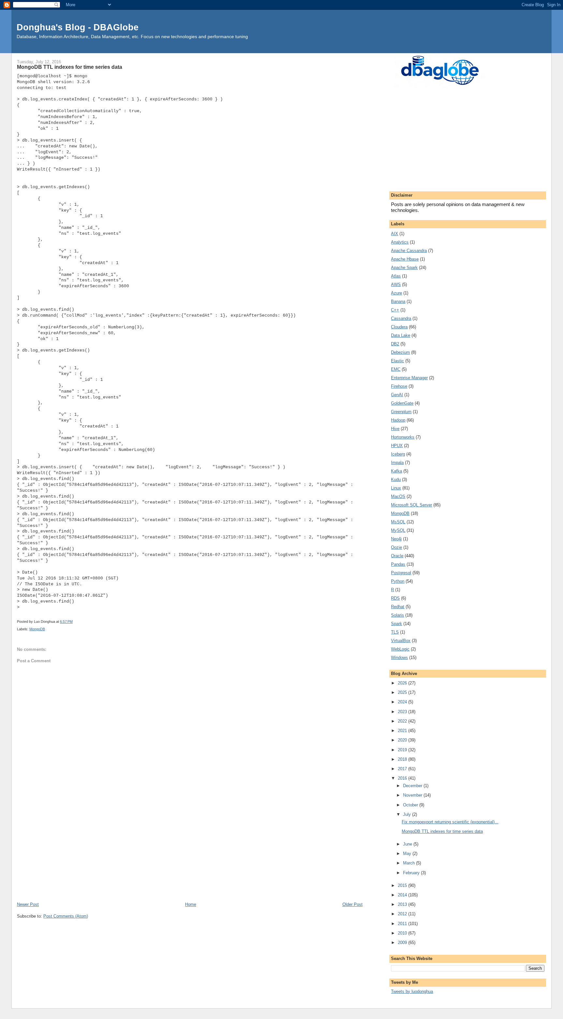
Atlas (396, 276)
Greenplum (401, 411)
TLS (395, 632)
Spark (396, 623)
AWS (396, 284)
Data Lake (400, 335)
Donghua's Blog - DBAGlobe (77, 27)
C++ (395, 309)
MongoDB (37, 629)
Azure (396, 293)
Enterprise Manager (409, 377)
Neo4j (396, 538)
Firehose (399, 386)
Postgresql (401, 572)
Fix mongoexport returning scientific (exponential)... (450, 821)
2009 (403, 942)
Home (190, 904)
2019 (403, 749)
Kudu (396, 479)
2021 (403, 730)
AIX (394, 233)
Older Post (352, 904)
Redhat (397, 606)
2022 (403, 721)
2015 (403, 885)
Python (397, 581)
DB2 (395, 343)
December (413, 785)
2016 (403, 778)
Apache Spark (404, 267)
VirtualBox (401, 640)
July (407, 814)
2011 (403, 923)
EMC (395, 369)
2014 (403, 894)
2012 (403, 913)
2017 (403, 768)
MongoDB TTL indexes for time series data (442, 831)
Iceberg (398, 454)
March (409, 863)
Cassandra (401, 318)
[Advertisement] (189, 852)
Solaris (397, 615)
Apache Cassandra (409, 250)
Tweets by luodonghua (412, 991)
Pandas (398, 564)
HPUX (397, 445)
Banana (398, 301)
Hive (395, 428)
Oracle (397, 555)
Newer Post (28, 904)
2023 (403, 711)
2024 (403, 701)
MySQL (398, 530)
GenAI (397, 394)
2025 (403, 692)
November (413, 795)
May (407, 853)
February (412, 872)
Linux (396, 488)
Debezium (400, 352)
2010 (403, 933)
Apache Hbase (405, 259)
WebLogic (400, 649)
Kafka (396, 471)
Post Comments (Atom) (65, 916)
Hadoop (398, 420)
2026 (403, 683)
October (411, 804)
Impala (397, 462)
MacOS (398, 496)
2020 (403, 740)
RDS (395, 598)
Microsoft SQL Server (411, 504)
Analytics (400, 242)
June (408, 844)
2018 (403, 759)
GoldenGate (402, 403)
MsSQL (398, 521)
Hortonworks (402, 437)
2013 (403, 904)
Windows (399, 657)
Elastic (397, 360)
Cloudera (399, 326)
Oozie (396, 547)
